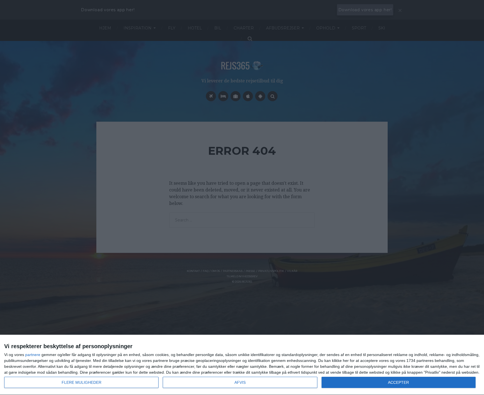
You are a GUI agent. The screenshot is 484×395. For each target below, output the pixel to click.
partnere (32, 355)
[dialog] (242, 365)
